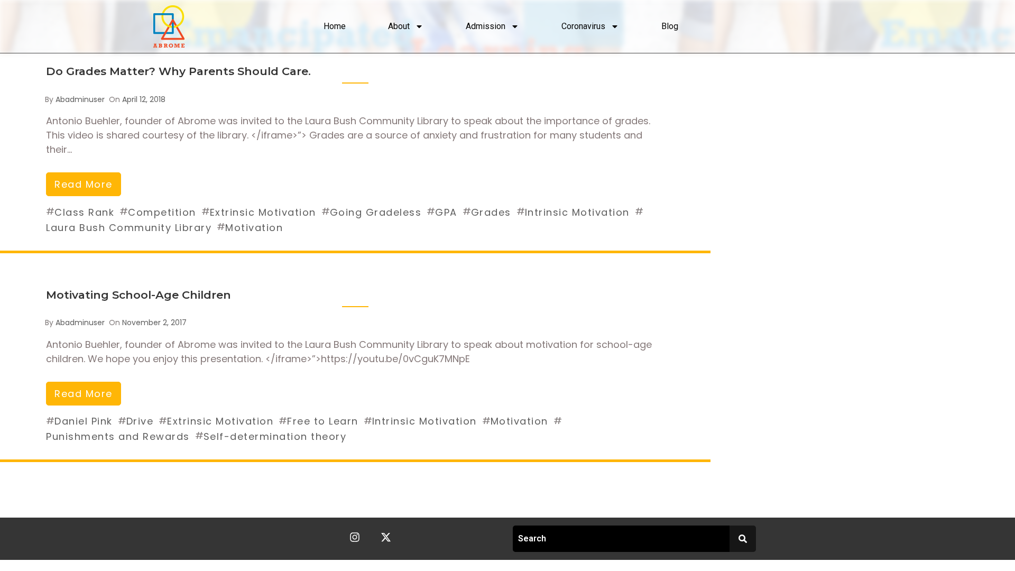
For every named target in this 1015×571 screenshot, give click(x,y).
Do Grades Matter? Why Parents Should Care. (178, 71)
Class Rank (84, 212)
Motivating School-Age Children (138, 294)
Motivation (254, 227)
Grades (491, 212)
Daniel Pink (83, 421)
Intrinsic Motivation (577, 212)
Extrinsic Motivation (263, 212)
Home (335, 26)
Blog (669, 26)
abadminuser (80, 99)
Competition (162, 212)
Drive (140, 421)
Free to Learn (322, 421)
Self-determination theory (275, 436)
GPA (446, 212)
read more (83, 184)
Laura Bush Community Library (128, 227)
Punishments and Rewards (118, 436)
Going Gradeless (376, 212)
